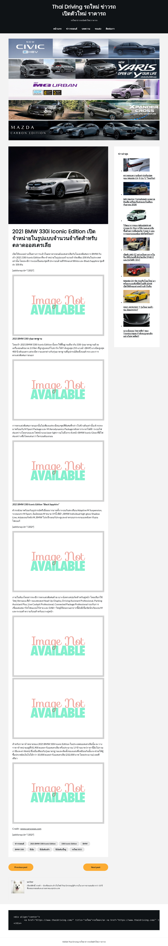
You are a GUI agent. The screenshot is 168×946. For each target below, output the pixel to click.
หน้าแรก (57, 28)
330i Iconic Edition (69, 844)
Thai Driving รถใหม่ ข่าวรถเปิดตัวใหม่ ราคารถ (84, 10)
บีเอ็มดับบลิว (45, 849)
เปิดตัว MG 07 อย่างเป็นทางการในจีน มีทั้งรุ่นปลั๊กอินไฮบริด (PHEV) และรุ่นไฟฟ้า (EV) (139, 257)
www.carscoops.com (30, 828)
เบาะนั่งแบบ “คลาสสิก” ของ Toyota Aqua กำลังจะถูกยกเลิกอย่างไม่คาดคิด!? (138, 333)
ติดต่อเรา (110, 28)
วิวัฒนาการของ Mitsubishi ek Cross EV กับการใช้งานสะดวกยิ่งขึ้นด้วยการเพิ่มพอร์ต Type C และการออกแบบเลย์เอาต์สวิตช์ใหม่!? (139, 229)
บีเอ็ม (32, 849)
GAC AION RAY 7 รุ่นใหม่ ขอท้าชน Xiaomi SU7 (138, 308)
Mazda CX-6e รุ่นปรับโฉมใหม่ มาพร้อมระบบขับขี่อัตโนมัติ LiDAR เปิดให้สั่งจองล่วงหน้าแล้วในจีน (139, 283)
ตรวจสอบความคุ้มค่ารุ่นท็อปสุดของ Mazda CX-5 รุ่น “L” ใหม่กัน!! (139, 177)
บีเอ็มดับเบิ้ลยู (61, 849)
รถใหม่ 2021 (77, 849)
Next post (95, 867)
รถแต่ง (98, 28)
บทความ (86, 28)
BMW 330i (19, 849)
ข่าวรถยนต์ (71, 28)
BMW (85, 844)
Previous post (20, 867)
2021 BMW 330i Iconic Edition (43, 844)
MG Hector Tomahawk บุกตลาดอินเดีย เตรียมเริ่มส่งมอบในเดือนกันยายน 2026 (139, 202)
